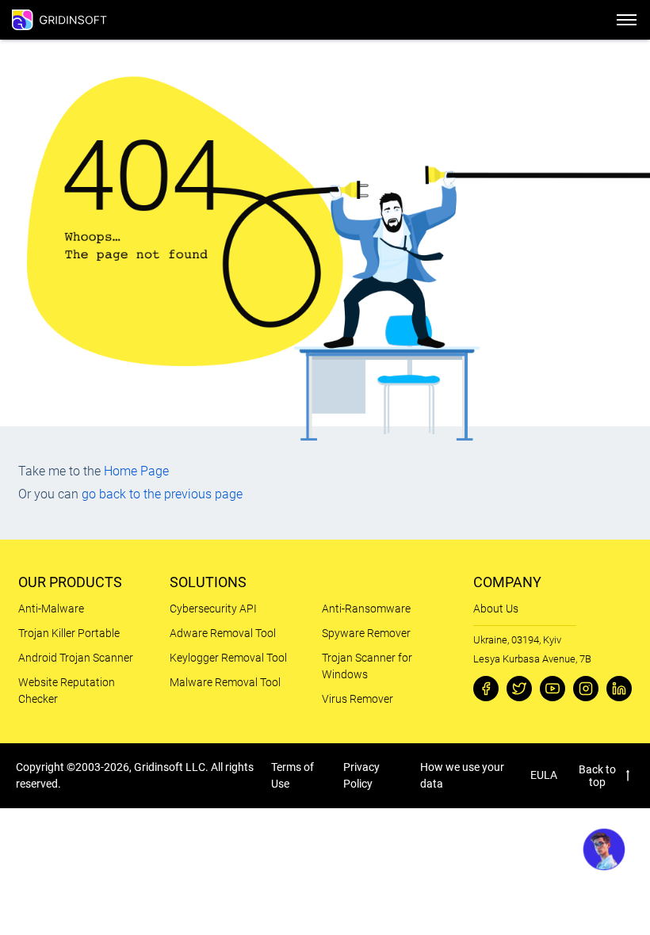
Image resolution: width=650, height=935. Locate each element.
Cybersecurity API (213, 608)
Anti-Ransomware (366, 608)
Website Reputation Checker (66, 690)
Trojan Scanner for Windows (367, 666)
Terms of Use (292, 775)
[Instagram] (585, 688)
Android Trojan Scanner (75, 657)
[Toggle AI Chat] (604, 849)
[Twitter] (519, 688)
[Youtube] (552, 688)
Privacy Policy (361, 775)
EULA (543, 775)
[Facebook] (486, 688)
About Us (495, 608)
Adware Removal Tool (223, 633)
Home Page (136, 471)
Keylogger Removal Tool (228, 657)
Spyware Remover (366, 633)
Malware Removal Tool (225, 682)
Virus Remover (357, 699)
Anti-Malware (51, 608)
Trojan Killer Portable (69, 633)
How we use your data (462, 775)
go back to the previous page (162, 494)
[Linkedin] (619, 688)
